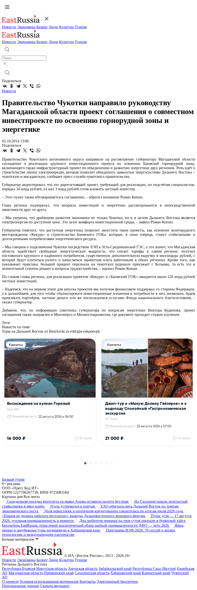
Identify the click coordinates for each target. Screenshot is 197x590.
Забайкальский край (115, 569)
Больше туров (13, 479)
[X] (25, 86)
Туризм (81, 27)
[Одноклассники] (11, 86)
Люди (53, 27)
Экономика (26, 27)
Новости (9, 27)
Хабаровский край (125, 573)
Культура (66, 27)
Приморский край (59, 573)
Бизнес (42, 27)
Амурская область (83, 569)
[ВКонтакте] (5, 86)
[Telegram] (18, 86)
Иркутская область (51, 569)
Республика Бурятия (18, 569)
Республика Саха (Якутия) (154, 569)
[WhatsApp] (38, 86)
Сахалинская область (92, 573)
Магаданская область (25, 573)
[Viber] (32, 86)
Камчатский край (156, 573)
